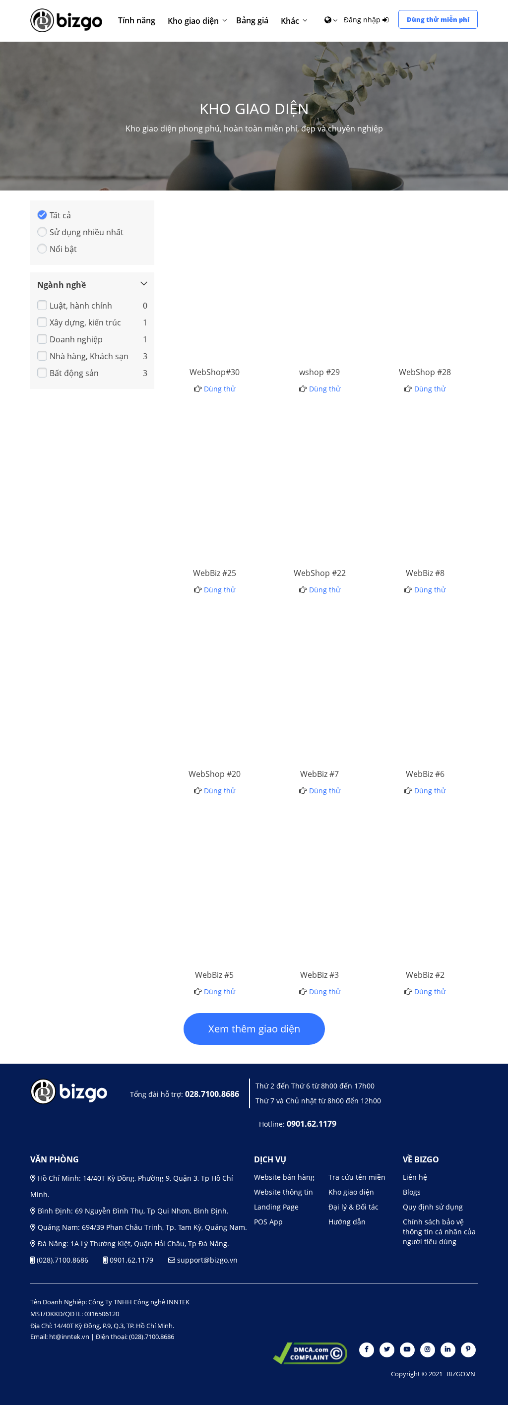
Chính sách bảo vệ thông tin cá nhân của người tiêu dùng (439, 1231)
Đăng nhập (363, 19)
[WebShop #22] (326, 479)
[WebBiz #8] (431, 479)
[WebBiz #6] (431, 680)
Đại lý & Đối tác (353, 1207)
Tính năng (136, 20)
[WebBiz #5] (220, 881)
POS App (268, 1221)
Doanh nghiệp (76, 339)
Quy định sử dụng (433, 1207)
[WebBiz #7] (326, 680)
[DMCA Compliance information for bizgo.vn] (310, 1354)
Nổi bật (63, 249)
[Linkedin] (449, 1348)
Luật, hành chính (81, 305)
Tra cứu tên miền (356, 1177)
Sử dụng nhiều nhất (87, 232)
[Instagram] (428, 1348)
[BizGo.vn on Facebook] (367, 1348)
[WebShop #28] (431, 278)
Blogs (412, 1192)
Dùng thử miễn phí (438, 19)
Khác (290, 20)
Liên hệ (415, 1177)
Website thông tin (283, 1192)
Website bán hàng (284, 1177)
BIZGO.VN (460, 1373)
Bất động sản (74, 373)
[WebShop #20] (220, 680)
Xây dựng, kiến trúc (85, 322)
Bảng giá (252, 20)
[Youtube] (408, 1348)
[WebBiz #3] (326, 881)
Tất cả (60, 215)
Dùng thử (220, 306)
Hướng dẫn (347, 1221)
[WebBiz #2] (431, 881)
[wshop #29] (326, 278)
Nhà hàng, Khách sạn (89, 356)
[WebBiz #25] (220, 479)
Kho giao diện (193, 20)
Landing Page (276, 1207)
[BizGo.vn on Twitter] (388, 1348)
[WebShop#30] (220, 278)
